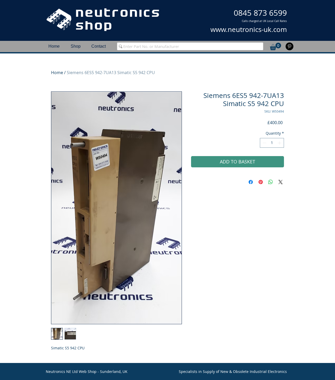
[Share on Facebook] (251, 182)
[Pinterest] (289, 46)
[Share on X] (280, 182)
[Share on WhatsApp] (270, 182)
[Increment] (280, 142)
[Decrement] (264, 142)
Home (57, 72)
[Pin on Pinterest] (261, 182)
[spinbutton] (272, 142)
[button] (275, 46)
